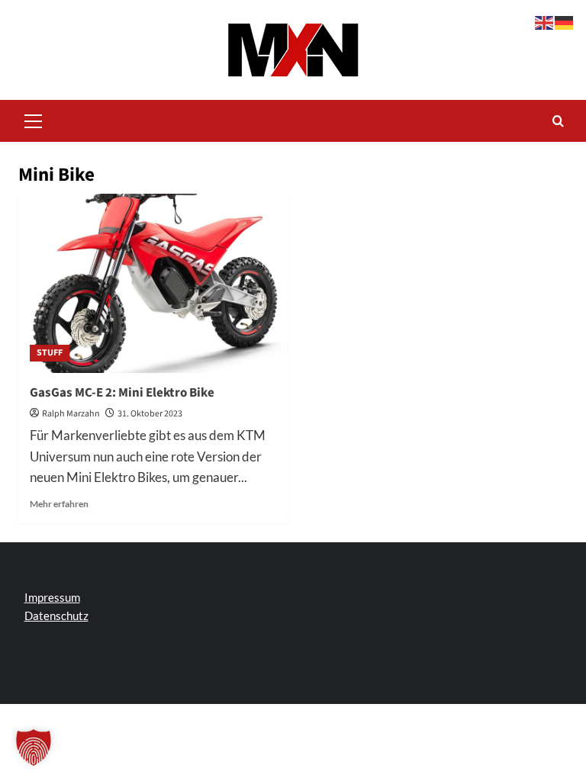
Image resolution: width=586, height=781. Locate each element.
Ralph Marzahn (71, 413)
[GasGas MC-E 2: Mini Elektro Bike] (153, 283)
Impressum (52, 597)
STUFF (50, 352)
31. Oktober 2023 (150, 413)
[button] (33, 119)
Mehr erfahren (59, 503)
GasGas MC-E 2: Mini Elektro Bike (122, 393)
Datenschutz (56, 615)
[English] (545, 21)
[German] (565, 21)
